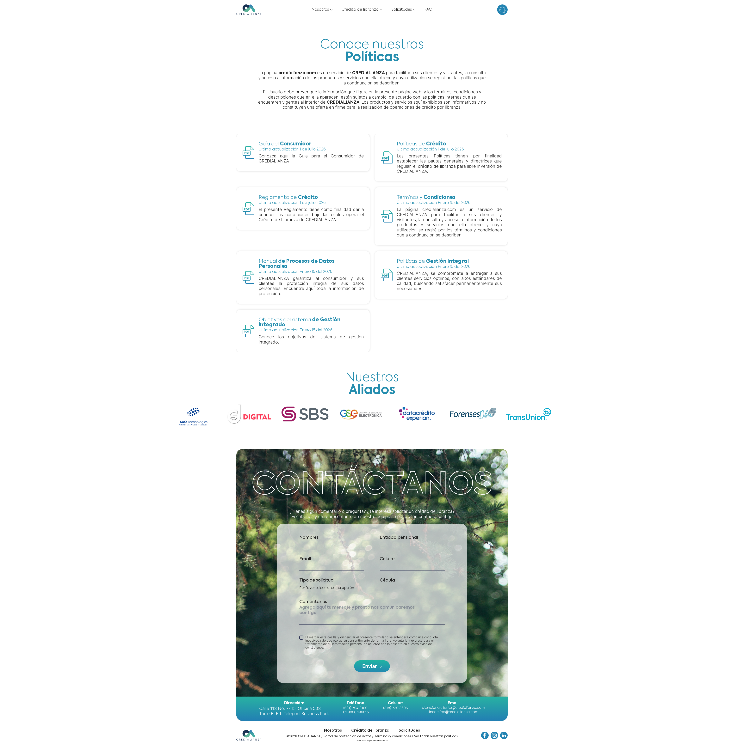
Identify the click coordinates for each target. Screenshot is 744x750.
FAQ (428, 10)
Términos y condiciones (392, 736)
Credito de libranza (360, 10)
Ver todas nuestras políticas (436, 736)
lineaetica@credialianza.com (453, 712)
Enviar (369, 666)
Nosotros (320, 10)
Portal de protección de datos (347, 736)
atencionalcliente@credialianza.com (453, 708)
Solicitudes (401, 10)
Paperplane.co (380, 741)
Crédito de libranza (370, 731)
